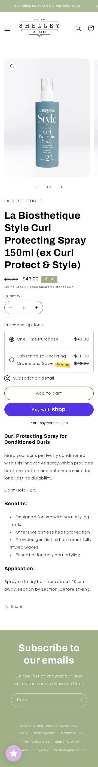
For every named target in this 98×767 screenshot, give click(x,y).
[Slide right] (61, 187)
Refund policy (44, 733)
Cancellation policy (33, 750)
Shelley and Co (45, 725)
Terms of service (36, 741)
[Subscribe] (80, 700)
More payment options (49, 423)
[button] (7, 28)
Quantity (12, 296)
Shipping (31, 286)
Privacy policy (71, 733)
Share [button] (17, 607)
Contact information (69, 750)
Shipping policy (67, 741)
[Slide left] (37, 187)
